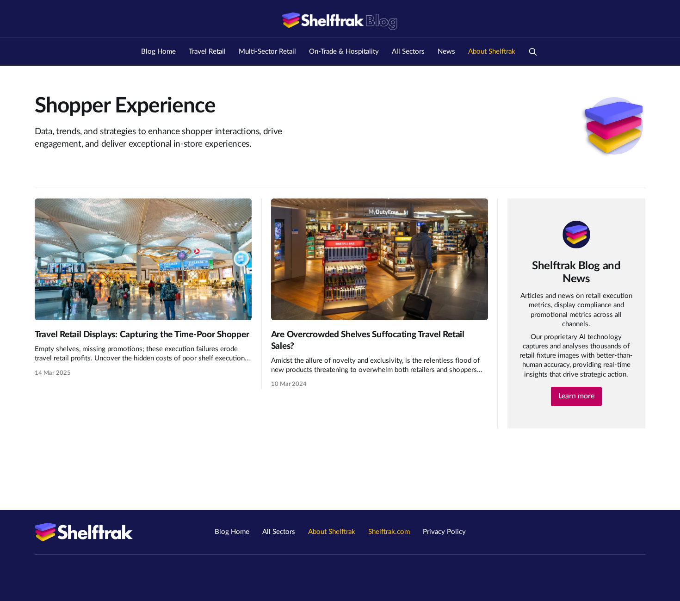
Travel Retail (207, 51)
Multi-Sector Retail (267, 51)
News (446, 51)
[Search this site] (532, 51)
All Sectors (408, 51)
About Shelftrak (491, 51)
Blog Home (158, 51)
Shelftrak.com (389, 531)
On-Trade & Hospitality (344, 51)
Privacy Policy (444, 531)
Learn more (576, 396)
